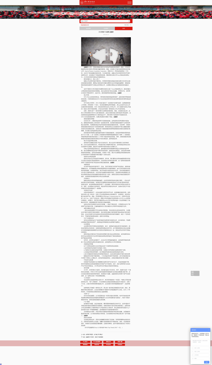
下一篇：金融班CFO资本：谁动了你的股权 (92, 337)
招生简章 (88, 28)
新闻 (123, 28)
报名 (192, 274)
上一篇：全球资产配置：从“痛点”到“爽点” (92, 334)
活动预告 (106, 28)
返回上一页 (128, 25)
